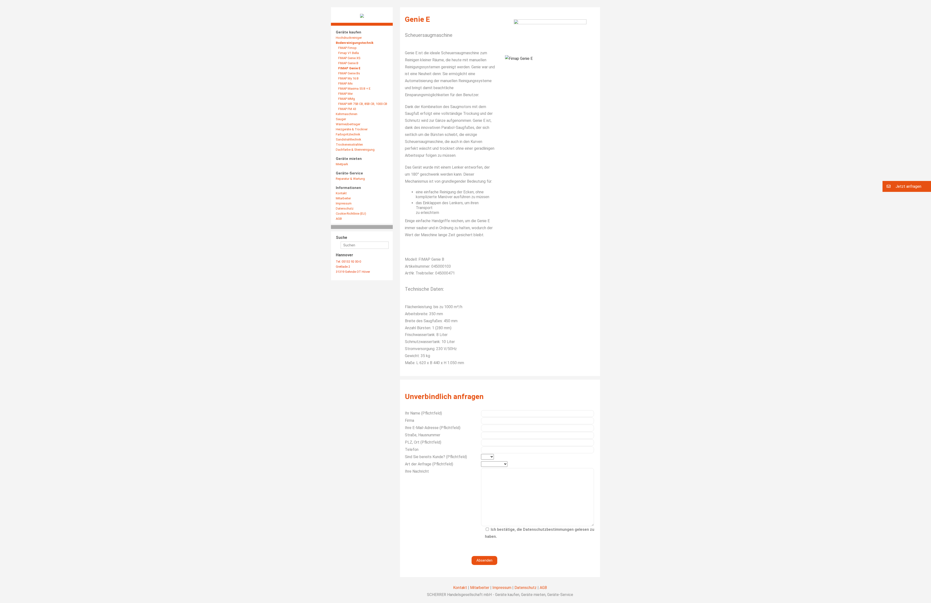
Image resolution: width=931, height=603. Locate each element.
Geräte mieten (349, 159)
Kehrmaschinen (346, 114)
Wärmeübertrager (348, 124)
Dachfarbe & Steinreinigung (355, 149)
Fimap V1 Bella (348, 53)
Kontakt (341, 193)
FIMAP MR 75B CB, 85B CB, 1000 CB (362, 104)
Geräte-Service (349, 173)
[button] (907, 186)
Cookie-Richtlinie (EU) (351, 213)
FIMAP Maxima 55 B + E (354, 88)
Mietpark (342, 164)
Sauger (341, 119)
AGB (339, 218)
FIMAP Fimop (347, 48)
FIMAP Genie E (349, 68)
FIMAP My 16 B (348, 78)
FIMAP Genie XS (349, 58)
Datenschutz (344, 208)
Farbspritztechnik (348, 134)
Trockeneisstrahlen (349, 144)
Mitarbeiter (343, 198)
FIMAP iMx (345, 83)
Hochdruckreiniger (349, 37)
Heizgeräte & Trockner (352, 129)
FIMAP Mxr (345, 93)
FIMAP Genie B (348, 63)
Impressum (344, 203)
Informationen (348, 188)
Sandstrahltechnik (348, 139)
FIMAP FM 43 (347, 109)
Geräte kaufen (348, 32)
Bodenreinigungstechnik (354, 43)
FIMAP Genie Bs (349, 73)
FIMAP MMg (346, 99)
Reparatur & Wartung (350, 178)
